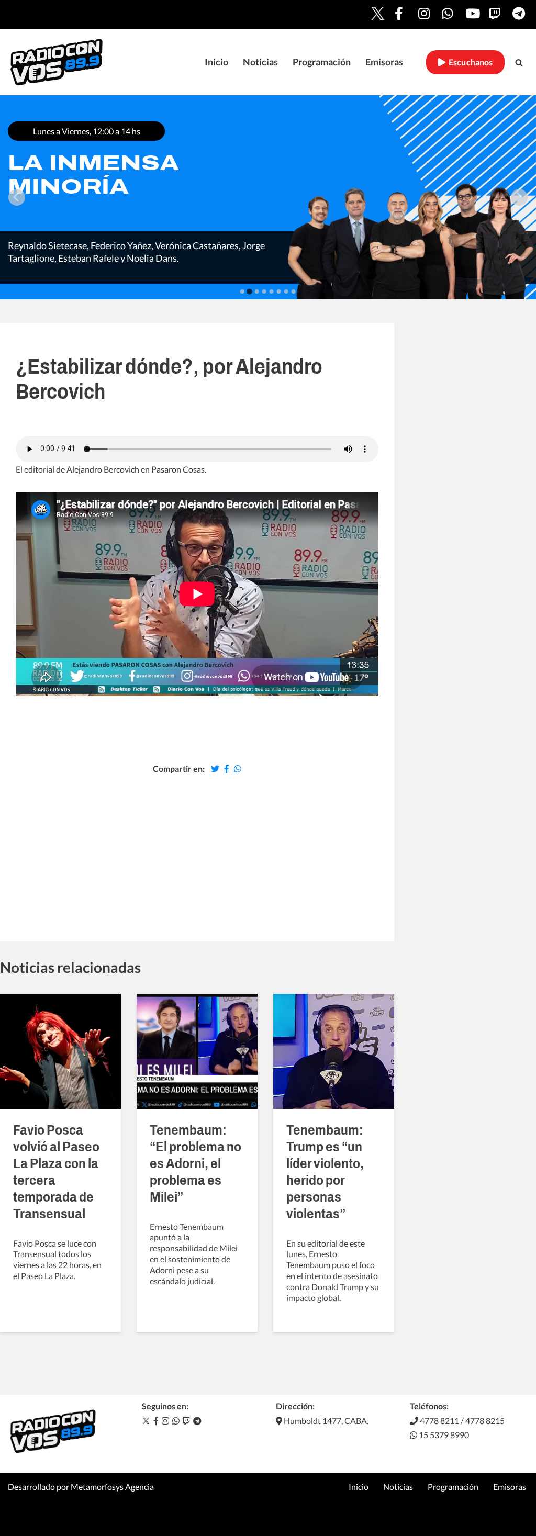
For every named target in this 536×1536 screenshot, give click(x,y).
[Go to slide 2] (249, 291)
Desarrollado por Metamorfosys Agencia (81, 1487)
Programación (322, 62)
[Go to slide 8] (294, 291)
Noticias (260, 62)
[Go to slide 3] (257, 291)
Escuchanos (469, 62)
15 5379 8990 (443, 1435)
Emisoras (384, 62)
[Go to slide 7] (286, 291)
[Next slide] (519, 197)
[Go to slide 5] (272, 291)
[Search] (519, 62)
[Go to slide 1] (242, 291)
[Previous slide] (16, 197)
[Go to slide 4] (264, 291)
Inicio (216, 62)
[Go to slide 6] (279, 291)
